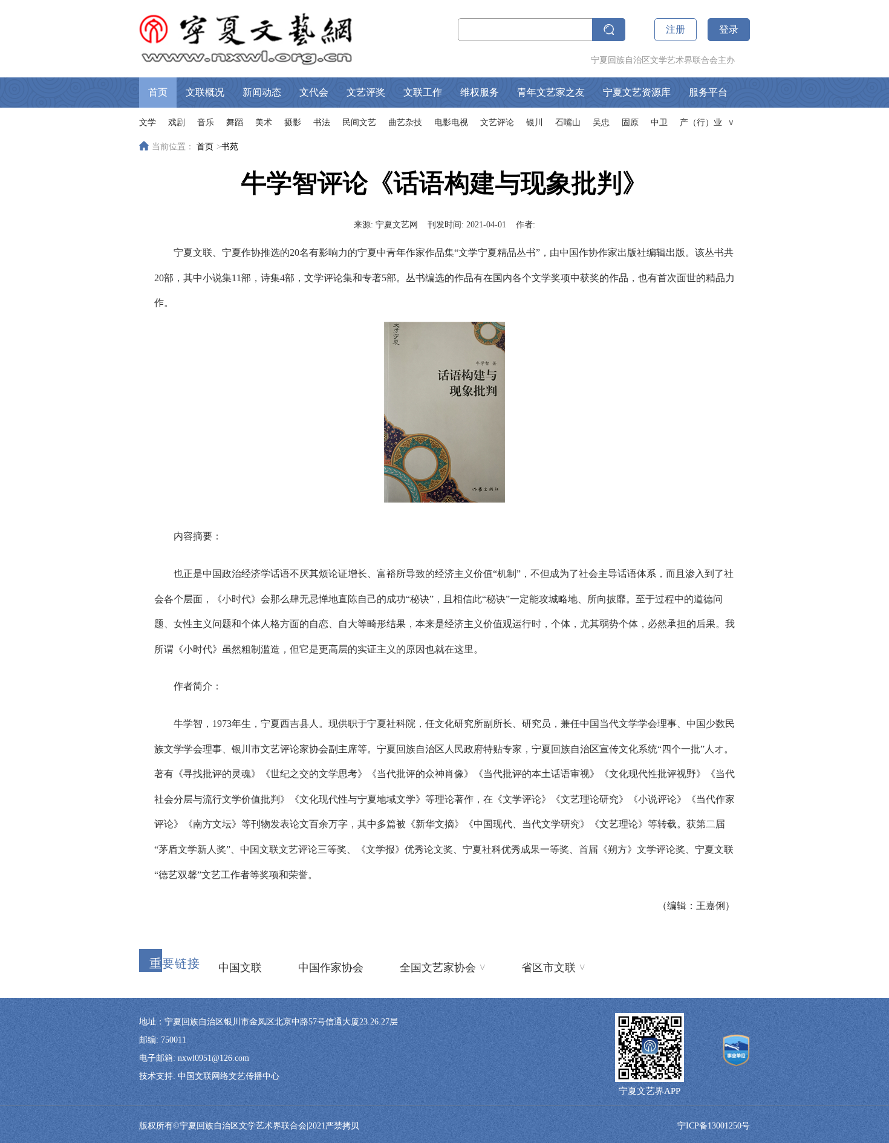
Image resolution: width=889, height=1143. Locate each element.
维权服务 (479, 92)
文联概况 (205, 92)
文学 (147, 122)
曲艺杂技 (405, 122)
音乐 (205, 122)
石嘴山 (568, 122)
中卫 (659, 122)
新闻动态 (262, 92)
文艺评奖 (366, 92)
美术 (263, 122)
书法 (321, 122)
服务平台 (708, 92)
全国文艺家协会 (442, 967)
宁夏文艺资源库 (637, 92)
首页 (158, 92)
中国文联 (240, 968)
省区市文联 (553, 967)
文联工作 (422, 92)
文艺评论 (497, 122)
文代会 (313, 92)
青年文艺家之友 (551, 92)
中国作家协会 (330, 968)
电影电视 (451, 122)
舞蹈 (234, 122)
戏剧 (176, 122)
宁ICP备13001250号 (713, 1125)
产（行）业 (701, 122)
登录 (728, 29)
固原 (630, 122)
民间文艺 (359, 122)
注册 (675, 29)
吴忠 (601, 122)
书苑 (229, 146)
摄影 (292, 122)
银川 (534, 122)
